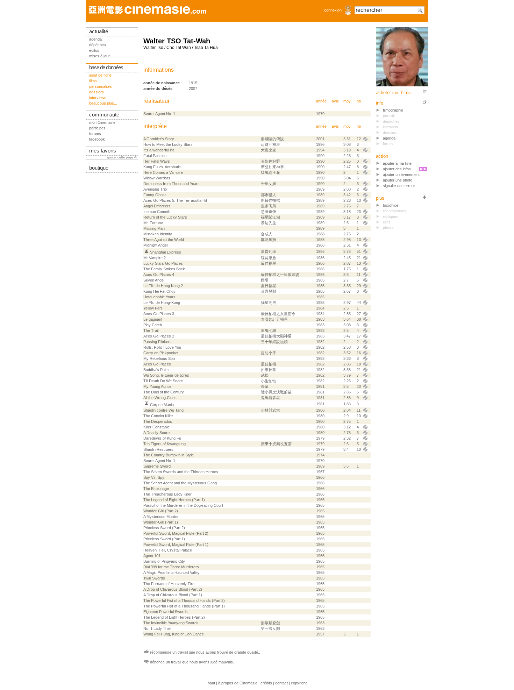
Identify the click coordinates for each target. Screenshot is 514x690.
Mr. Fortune (153, 223)
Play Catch (152, 325)
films (93, 81)
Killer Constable (156, 427)
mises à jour (99, 56)
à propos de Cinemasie (237, 683)
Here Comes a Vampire (163, 172)
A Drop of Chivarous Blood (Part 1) (172, 595)
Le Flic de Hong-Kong (161, 302)
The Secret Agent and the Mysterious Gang (180, 483)
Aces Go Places (157, 364)
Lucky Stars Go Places (163, 263)
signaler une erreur (399, 186)
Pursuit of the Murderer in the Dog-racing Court (183, 505)
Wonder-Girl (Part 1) (160, 522)
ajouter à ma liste (397, 163)
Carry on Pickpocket (160, 353)
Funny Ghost (154, 195)
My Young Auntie (157, 386)
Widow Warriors (156, 178)
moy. (347, 101)
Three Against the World (163, 239)
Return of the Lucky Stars (165, 217)
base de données (106, 67)
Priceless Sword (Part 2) (164, 528)
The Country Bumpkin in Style (168, 455)
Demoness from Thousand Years (171, 184)
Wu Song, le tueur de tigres (166, 375)
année (321, 101)
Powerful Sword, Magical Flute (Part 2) (175, 533)
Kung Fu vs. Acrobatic (162, 167)
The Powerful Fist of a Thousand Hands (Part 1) (184, 606)
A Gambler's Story (158, 139)
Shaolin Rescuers (158, 449)
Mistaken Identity (157, 234)
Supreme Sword (157, 466)
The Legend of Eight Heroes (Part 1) (174, 500)
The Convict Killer (158, 416)
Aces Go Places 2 (158, 336)
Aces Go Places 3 (158, 314)
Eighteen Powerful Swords (165, 612)
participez (97, 128)
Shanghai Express (165, 252)
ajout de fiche (100, 75)
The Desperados (157, 421)
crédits (266, 683)
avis (335, 101)
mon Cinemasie (102, 122)
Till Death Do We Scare (163, 381)
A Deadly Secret (157, 433)
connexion (333, 10)
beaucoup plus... (103, 103)
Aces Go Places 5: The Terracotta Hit (175, 200)
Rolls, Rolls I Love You (162, 347)
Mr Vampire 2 (154, 258)
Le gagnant (152, 319)
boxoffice (390, 205)
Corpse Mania (162, 405)
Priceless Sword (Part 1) (164, 539)
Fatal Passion (154, 156)
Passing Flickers (157, 342)
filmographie (393, 110)
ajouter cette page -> (122, 157)
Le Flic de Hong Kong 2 (163, 286)
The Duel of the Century (163, 392)
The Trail (150, 330)
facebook (97, 139)
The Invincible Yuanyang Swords (171, 623)
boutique (98, 168)
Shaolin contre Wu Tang (163, 410)
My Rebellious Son (159, 358)
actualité (98, 31)
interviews (97, 97)
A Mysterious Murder (161, 516)
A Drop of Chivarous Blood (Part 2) (172, 589)
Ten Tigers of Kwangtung (164, 444)
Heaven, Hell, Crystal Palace (167, 550)
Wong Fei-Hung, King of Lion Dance (173, 634)
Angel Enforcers (157, 206)
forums (95, 133)
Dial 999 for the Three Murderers (171, 567)
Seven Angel (153, 280)
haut (211, 683)
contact (281, 683)
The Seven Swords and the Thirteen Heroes (180, 472)
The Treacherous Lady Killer (167, 494)
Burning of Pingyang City (164, 561)
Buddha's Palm (156, 370)
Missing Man (154, 228)
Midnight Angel (155, 245)
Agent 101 (151, 556)
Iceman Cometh (156, 211)
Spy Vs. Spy (153, 477)
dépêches (97, 45)
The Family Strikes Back (164, 269)
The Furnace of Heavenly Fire (168, 584)
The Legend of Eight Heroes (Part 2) (174, 617)
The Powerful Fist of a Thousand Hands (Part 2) (184, 600)
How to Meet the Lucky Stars (168, 144)
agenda (389, 138)
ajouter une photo (397, 180)
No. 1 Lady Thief (157, 628)
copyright (299, 683)
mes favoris (102, 151)
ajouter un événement (401, 174)
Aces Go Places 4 (158, 274)
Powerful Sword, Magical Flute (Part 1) (175, 544)
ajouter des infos (397, 169)
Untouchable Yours (159, 297)
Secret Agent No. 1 (159, 114)
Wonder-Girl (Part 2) (160, 511)
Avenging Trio (155, 189)
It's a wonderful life (158, 150)
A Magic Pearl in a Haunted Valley (171, 572)
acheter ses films (393, 92)
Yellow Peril (152, 308)
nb (359, 101)
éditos (94, 50)
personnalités (100, 86)
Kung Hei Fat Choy (159, 291)
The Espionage (156, 488)
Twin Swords (154, 578)
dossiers (96, 92)
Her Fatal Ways (156, 161)
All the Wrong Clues (160, 398)
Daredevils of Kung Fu (162, 438)
